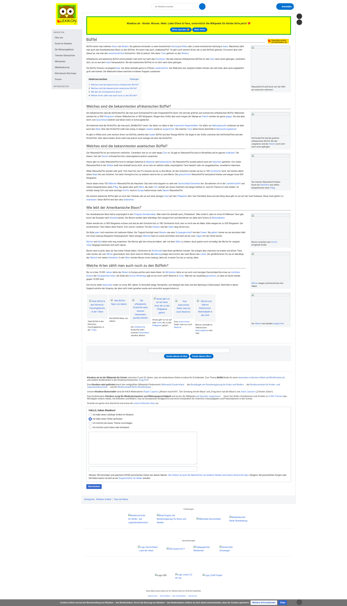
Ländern (149, 129)
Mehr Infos (199, 29)
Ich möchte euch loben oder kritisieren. (111, 427)
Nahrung (158, 254)
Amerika (113, 217)
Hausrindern (144, 332)
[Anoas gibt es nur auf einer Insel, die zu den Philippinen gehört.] (162, 305)
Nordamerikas (149, 214)
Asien (225, 46)
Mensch (94, 257)
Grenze (89, 275)
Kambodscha (165, 162)
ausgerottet (168, 129)
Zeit (165, 152)
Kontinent (161, 59)
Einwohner (195, 183)
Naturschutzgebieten (226, 129)
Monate (163, 232)
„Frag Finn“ (143, 380)
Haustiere (264, 185)
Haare (171, 227)
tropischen (179, 125)
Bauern (166, 190)
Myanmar (150, 162)
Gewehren (113, 257)
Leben (203, 254)
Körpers (156, 227)
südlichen (230, 152)
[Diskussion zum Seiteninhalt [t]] (299, 16)
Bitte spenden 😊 (180, 29)
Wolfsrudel (157, 250)
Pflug (272, 188)
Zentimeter (215, 171)
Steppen (138, 214)
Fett (156, 187)
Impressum (192, 596)
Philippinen (182, 196)
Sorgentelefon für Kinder (130, 478)
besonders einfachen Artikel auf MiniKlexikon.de (262, 377)
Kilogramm (109, 116)
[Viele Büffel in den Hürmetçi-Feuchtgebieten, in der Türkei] (97, 306)
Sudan (152, 134)
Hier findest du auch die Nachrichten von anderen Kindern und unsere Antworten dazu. (208, 475)
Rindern (125, 46)
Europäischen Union (106, 275)
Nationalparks (218, 217)
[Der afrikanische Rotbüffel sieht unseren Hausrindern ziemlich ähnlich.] (140, 309)
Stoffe (125, 190)
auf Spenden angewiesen (208, 396)
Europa (140, 190)
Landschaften (161, 68)
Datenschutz (153, 596)
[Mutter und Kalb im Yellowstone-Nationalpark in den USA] (205, 308)
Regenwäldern (191, 125)
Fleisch (205, 116)
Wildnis (110, 165)
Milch (141, 187)
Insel (166, 196)
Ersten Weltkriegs (138, 275)
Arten (114, 46)
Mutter (89, 241)
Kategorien (89, 499)
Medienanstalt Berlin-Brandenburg (134, 387)
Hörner (272, 144)
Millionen (112, 183)
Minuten (147, 236)
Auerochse (107, 285)
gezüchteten (185, 174)
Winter (110, 254)
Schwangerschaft (183, 232)
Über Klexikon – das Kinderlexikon (173, 596)
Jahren (109, 272)
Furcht (274, 242)
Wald (97, 129)
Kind (100, 241)
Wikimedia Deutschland (172, 384)
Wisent (258, 323)
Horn (212, 59)
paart (97, 232)
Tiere (163, 53)
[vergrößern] (288, 86)
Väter (89, 245)
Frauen (203, 232)
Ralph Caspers (151, 391)
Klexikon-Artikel (103, 499)
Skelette (177, 327)
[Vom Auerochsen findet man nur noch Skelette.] (184, 306)
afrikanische (139, 327)
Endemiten (129, 199)
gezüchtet (211, 275)
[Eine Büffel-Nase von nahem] (119, 305)
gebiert (214, 232)
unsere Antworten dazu (144, 403)
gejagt (229, 116)
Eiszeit (105, 156)
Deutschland (184, 183)
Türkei (94, 330)
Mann (95, 174)
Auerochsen (184, 321)
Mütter (254, 283)
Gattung (175, 46)
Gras (118, 68)
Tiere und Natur (120, 499)
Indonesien (91, 199)
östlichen (235, 272)
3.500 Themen (276, 396)
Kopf (108, 62)
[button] (263, 602)
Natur (127, 257)
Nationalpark (201, 330)
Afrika (184, 46)
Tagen (199, 236)
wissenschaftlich (116, 53)
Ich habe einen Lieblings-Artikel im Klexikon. (113, 414)
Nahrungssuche (219, 125)
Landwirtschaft (233, 183)
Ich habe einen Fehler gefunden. (108, 419)
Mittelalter (170, 272)
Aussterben (101, 120)
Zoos (181, 275)
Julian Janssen (248, 391)
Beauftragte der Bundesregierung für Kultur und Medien (217, 384)
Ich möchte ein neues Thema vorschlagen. (113, 423)
